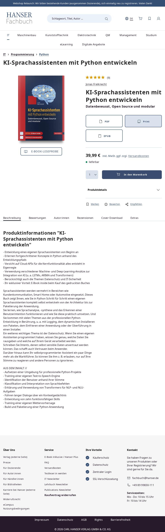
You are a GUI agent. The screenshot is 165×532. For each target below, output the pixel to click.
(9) (98, 78)
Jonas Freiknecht (96, 84)
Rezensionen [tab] (85, 218)
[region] (41, 110)
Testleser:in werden (55, 473)
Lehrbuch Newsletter (56, 484)
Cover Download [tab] (111, 218)
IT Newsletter (52, 478)
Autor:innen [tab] (61, 218)
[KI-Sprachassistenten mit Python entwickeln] (41, 110)
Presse (7, 462)
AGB (84, 520)
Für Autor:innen (12, 473)
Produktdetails (97, 190)
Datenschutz (65, 520)
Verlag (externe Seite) (15, 456)
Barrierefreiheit (120, 520)
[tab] (12, 218)
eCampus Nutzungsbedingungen (16, 506)
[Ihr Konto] (158, 18)
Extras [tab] (134, 218)
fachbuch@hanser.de (145, 478)
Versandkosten (138, 156)
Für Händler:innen (13, 478)
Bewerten (114, 204)
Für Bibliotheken (12, 484)
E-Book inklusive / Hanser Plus (61, 456)
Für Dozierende (11, 467)
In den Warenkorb (135, 174)
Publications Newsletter (57, 489)
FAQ (46, 462)
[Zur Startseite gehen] (19, 18)
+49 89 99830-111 (143, 485)
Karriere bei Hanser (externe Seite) (19, 491)
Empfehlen (136, 204)
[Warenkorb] (140, 18)
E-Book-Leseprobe (44, 151)
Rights (99, 520)
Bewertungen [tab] (37, 218)
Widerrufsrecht (11, 499)
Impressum (42, 520)
